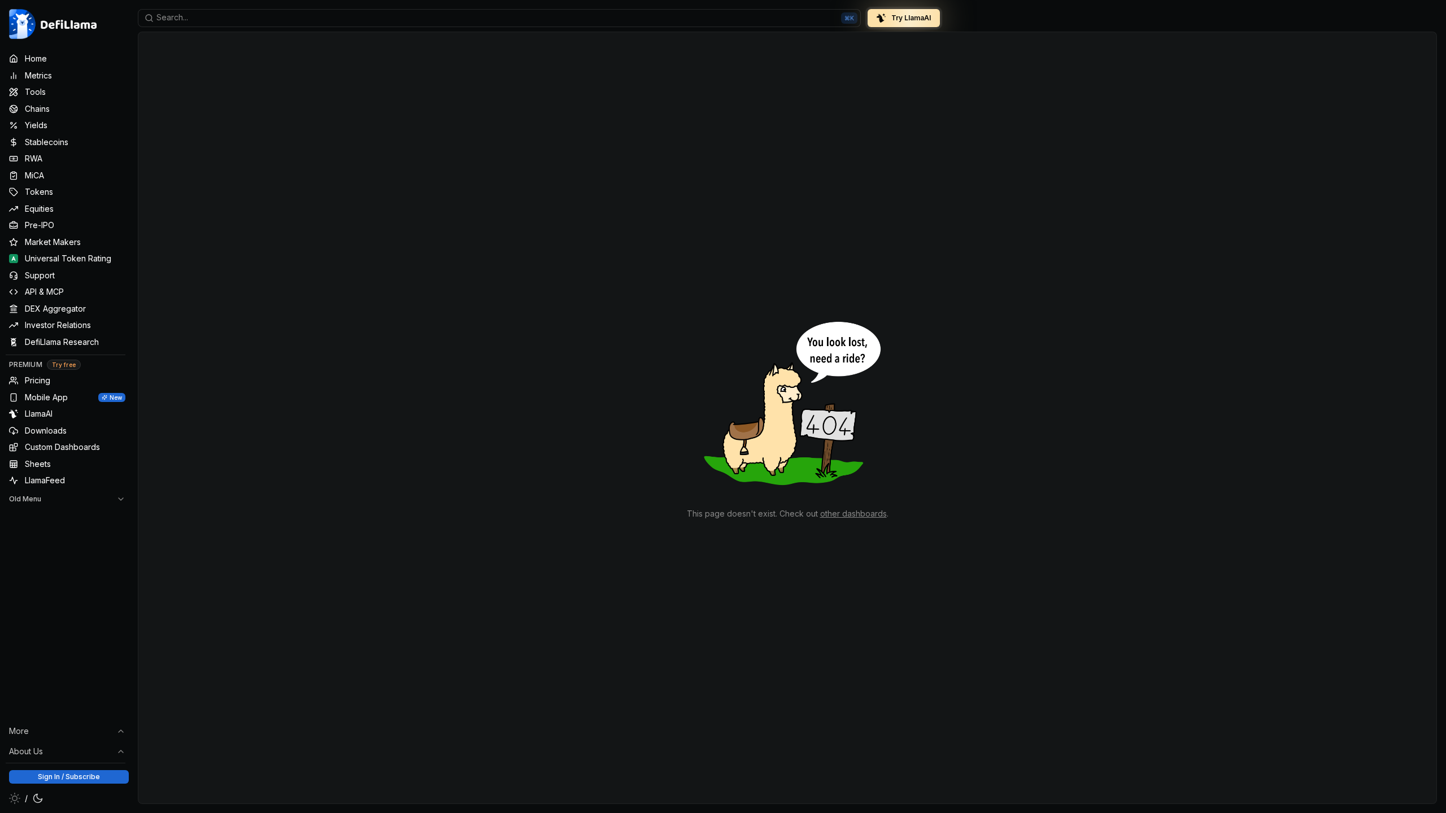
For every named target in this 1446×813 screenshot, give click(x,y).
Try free (64, 364)
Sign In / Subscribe (69, 776)
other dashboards (853, 513)
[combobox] (499, 18)
